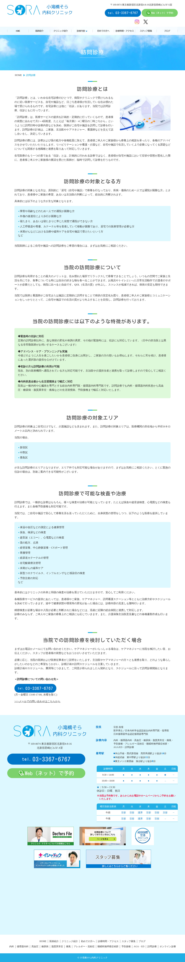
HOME (18, 31)
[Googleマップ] (92, 905)
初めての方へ (103, 31)
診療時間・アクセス (124, 31)
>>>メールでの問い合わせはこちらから (37, 701)
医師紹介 (39, 31)
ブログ (167, 31)
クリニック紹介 (60, 31)
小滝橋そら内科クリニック (39, 9)
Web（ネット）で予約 (162, 13)
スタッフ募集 (146, 31)
